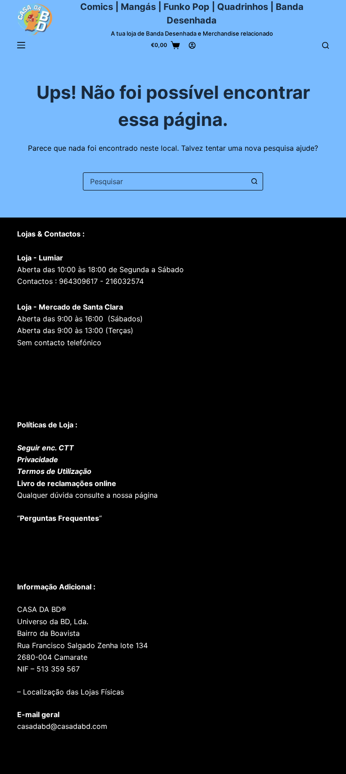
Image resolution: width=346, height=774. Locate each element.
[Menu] (21, 45)
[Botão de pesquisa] (254, 181)
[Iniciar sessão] (192, 45)
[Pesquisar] (325, 45)
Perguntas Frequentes (59, 518)
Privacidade (37, 459)
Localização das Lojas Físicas (72, 691)
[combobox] (164, 181)
